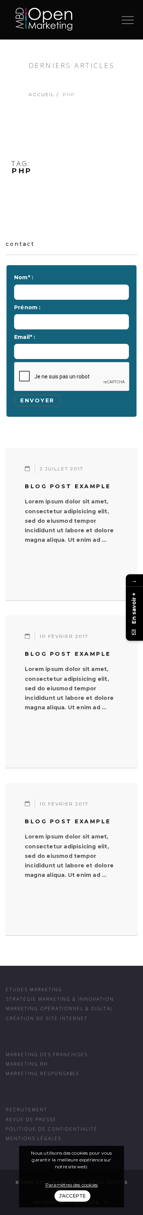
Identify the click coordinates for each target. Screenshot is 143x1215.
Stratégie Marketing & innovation (60, 999)
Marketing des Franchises (47, 1054)
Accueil (42, 94)
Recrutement (26, 1109)
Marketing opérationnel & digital (59, 1008)
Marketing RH (27, 1064)
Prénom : (27, 307)
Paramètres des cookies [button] (71, 1185)
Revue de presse (31, 1119)
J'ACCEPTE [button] (72, 1196)
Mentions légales (33, 1138)
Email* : (24, 337)
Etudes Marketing (34, 989)
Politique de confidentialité (52, 1129)
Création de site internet (47, 1018)
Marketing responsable (43, 1073)
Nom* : (23, 277)
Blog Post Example (68, 486)
